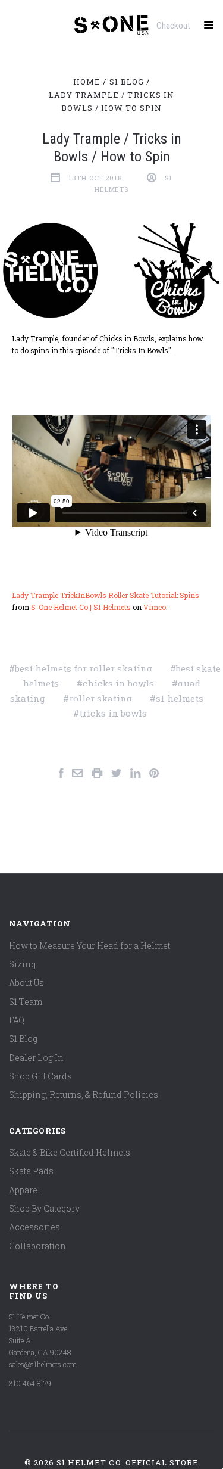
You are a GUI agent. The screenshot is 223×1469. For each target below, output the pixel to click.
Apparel (24, 1190)
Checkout (173, 25)
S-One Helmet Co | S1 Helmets (81, 607)
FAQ (16, 1020)
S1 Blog (23, 1038)
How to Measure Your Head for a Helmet (89, 945)
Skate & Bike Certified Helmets (69, 1152)
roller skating (100, 698)
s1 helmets (179, 698)
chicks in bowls (118, 683)
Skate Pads (31, 1171)
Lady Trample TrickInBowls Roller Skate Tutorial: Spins (105, 595)
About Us (26, 982)
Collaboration (37, 1246)
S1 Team (25, 1001)
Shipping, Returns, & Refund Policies (83, 1094)
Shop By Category (44, 1208)
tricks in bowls (113, 713)
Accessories (34, 1227)
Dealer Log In (36, 1057)
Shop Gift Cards (40, 1076)
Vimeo (154, 607)
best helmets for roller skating (83, 668)
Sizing (22, 964)
